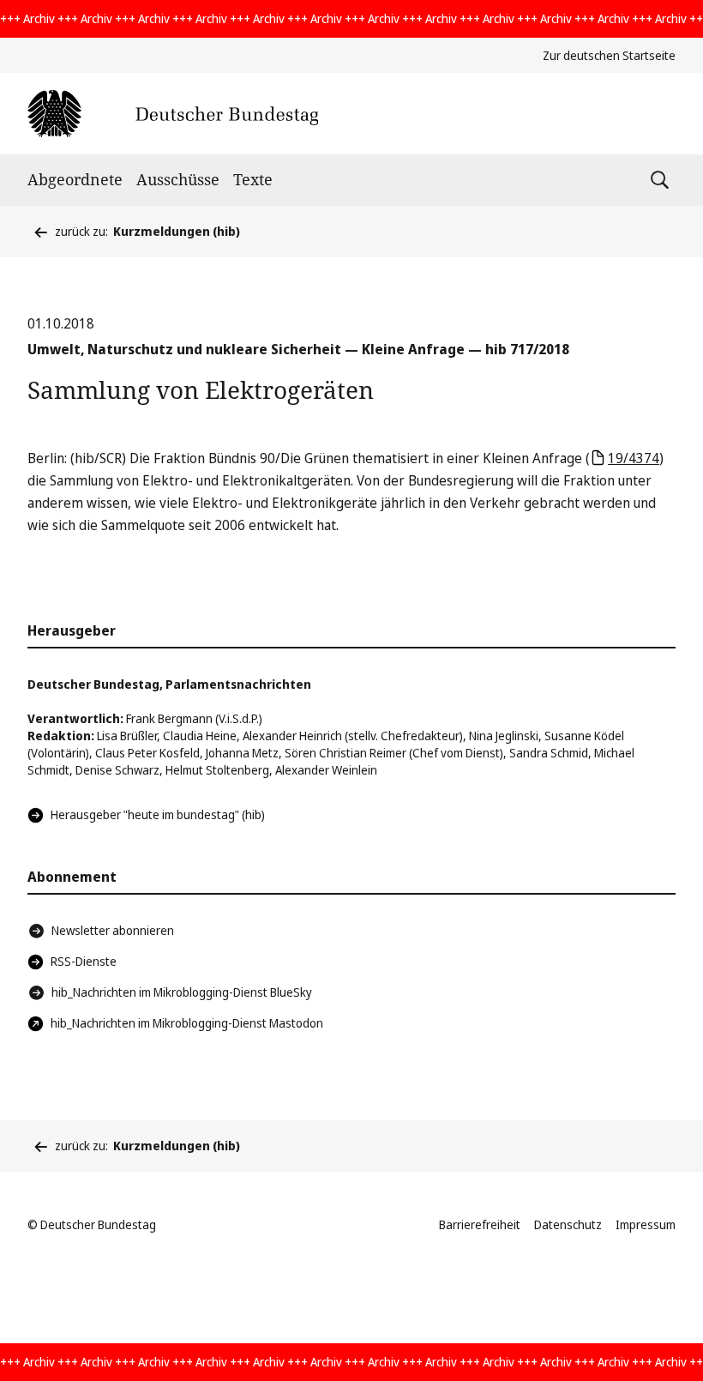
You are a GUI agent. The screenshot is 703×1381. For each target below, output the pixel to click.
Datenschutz (568, 1224)
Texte (253, 179)
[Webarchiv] (172, 113)
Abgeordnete (75, 179)
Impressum (646, 1224)
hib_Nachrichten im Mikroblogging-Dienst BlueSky (181, 992)
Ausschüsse (177, 179)
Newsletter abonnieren (112, 930)
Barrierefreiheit (479, 1224)
